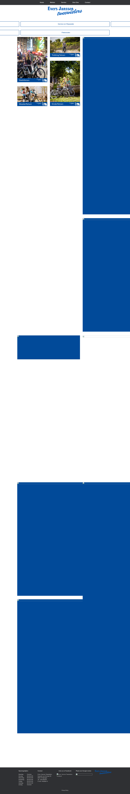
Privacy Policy (65, 790)
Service (63, 2)
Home (42, 2)
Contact (87, 2)
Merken (52, 2)
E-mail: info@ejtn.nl (43, 781)
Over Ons (75, 2)
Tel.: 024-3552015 (42, 779)
